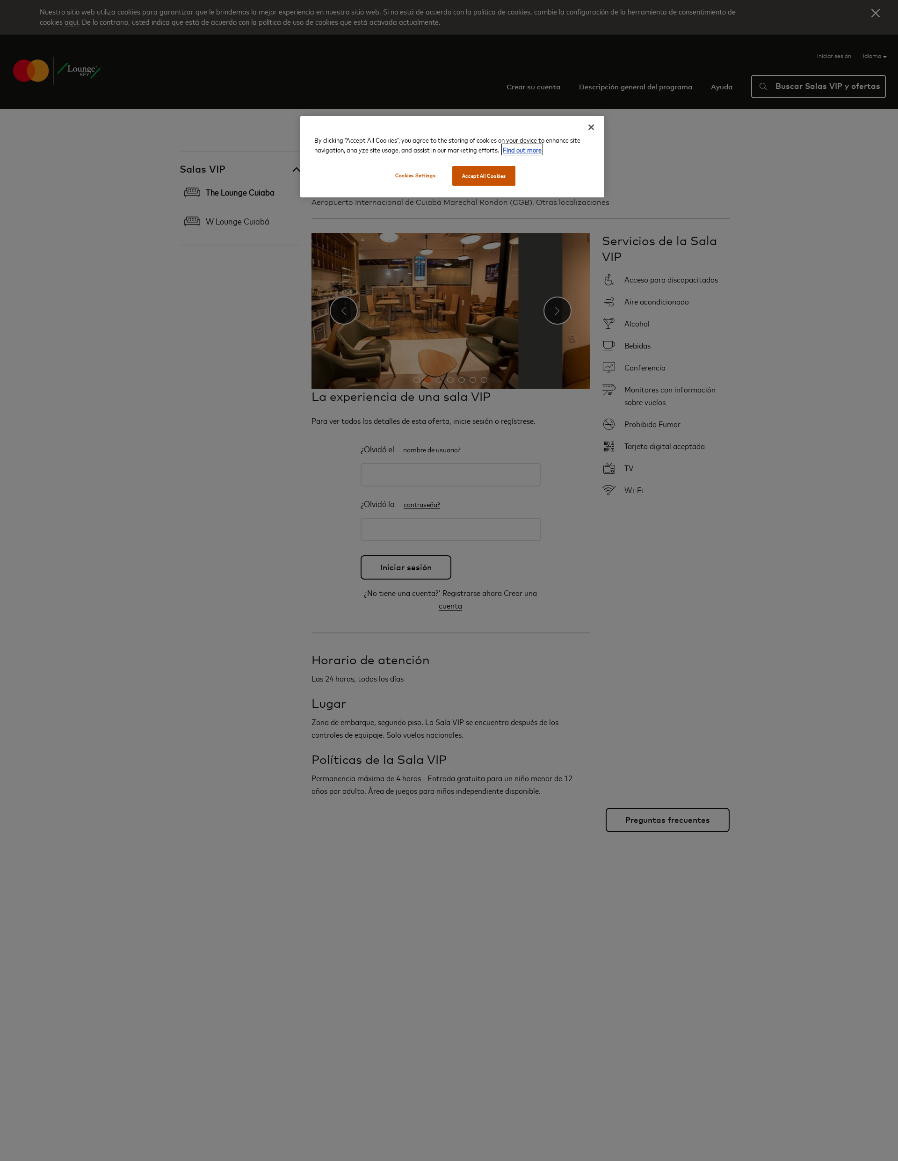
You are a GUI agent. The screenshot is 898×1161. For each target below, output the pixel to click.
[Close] (591, 127)
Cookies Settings (415, 175)
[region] (452, 156)
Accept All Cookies (484, 175)
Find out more (522, 149)
